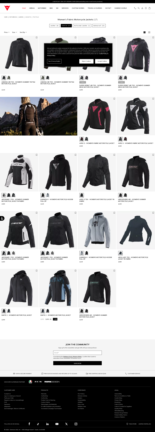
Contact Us (7, 394)
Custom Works (45, 402)
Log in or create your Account (12, 396)
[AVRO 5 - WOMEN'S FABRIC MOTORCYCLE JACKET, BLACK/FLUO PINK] (81, 139)
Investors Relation (120, 417)
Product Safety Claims (121, 415)
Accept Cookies (102, 61)
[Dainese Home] (9, 8)
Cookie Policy (118, 398)
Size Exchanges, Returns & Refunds (14, 408)
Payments (7, 404)
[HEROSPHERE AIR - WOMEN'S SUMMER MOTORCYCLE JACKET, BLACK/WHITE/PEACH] (120, 195)
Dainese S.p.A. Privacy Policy (72, 356)
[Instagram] (76, 424)
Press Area (81, 404)
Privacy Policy (118, 400)
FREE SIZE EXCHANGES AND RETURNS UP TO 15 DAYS (60, 373)
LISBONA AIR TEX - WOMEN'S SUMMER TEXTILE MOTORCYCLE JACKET (18, 83)
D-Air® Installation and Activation (51, 406)
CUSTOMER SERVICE (134, 373)
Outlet (108, 8)
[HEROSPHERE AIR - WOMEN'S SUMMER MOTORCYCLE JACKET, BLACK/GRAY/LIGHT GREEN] (125, 195)
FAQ (5, 402)
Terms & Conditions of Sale (122, 396)
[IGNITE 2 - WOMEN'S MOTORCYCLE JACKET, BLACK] (4, 311)
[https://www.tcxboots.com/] (38, 381)
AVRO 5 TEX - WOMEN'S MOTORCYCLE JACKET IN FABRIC (96, 200)
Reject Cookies (86, 61)
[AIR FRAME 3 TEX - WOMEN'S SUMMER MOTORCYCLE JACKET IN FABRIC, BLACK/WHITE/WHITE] (13, 195)
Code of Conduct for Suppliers (123, 406)
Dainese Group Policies (121, 413)
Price (6, 32)
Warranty (43, 394)
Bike (51, 8)
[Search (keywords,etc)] (138, 8)
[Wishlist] (146, 8)
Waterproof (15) (99, 25)
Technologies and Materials (49, 404)
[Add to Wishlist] (36, 37)
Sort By (22, 32)
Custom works (78, 8)
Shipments (7, 406)
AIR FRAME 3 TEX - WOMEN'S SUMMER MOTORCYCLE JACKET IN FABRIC (15, 200)
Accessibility (118, 394)
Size (13, 32)
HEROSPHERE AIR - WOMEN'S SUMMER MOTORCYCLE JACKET (132, 200)
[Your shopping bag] (149, 8)
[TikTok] (38, 424)
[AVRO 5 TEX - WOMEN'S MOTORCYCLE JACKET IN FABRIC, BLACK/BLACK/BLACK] (81, 195)
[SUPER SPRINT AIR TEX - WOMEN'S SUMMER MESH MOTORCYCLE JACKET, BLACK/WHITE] (81, 78)
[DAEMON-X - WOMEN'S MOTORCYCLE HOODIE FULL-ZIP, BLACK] (42, 195)
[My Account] (142, 8)
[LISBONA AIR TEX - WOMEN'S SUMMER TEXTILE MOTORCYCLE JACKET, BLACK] (4, 78)
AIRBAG (32, 8)
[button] (36, 56)
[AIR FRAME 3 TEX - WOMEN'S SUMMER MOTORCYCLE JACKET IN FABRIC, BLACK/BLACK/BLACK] (9, 195)
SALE (24, 8)
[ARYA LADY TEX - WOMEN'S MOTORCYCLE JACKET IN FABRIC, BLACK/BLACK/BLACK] (120, 253)
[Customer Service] (135, 8)
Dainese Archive (82, 396)
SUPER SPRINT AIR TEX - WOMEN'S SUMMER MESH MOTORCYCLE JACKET (95, 86)
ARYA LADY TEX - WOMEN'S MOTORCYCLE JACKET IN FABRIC (133, 258)
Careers (80, 398)
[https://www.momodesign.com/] (51, 381)
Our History (81, 394)
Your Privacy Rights (54, 61)
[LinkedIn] (47, 424)
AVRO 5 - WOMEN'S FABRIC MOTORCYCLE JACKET (97, 143)
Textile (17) (66, 25)
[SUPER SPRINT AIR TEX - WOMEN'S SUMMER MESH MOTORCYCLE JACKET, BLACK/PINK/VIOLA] (86, 78)
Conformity (44, 398)
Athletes (80, 402)
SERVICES (65, 8)
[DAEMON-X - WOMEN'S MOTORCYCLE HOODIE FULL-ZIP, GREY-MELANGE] (47, 195)
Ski (57, 8)
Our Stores (81, 408)
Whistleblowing (119, 410)
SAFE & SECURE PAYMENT (24, 373)
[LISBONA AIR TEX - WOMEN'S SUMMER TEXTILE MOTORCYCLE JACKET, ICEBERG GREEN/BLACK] (9, 78)
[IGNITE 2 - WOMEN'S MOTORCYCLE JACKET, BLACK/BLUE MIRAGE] (9, 311)
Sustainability (82, 400)
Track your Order (9, 398)
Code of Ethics (119, 404)
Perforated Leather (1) (82, 25)
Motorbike (42, 8)
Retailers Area (82, 406)
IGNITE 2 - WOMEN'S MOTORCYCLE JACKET (17, 315)
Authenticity (44, 396)
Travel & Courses (95, 8)
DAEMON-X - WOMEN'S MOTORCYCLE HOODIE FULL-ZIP (56, 200)
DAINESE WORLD (121, 8)
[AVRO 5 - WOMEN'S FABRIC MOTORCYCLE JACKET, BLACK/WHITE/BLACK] (86, 139)
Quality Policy (118, 408)
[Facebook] (29, 424)
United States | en (145, 424)
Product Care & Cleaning (48, 400)
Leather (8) (54, 25)
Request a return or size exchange (14, 400)
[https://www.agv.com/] (30, 381)
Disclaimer (118, 402)
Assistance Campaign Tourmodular (51, 408)
